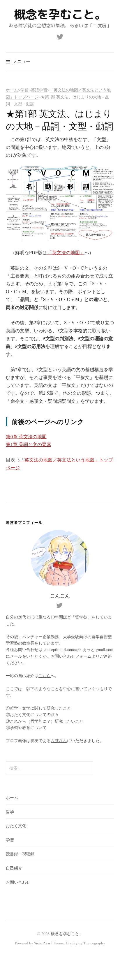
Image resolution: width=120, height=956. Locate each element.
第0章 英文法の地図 (26, 436)
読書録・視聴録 (20, 853)
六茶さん (59, 740)
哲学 (10, 811)
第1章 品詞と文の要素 (28, 444)
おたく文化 (16, 825)
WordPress (42, 943)
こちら (44, 675)
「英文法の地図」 (65, 252)
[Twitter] (60, 36)
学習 (10, 840)
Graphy (71, 943)
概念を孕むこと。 (60, 14)
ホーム (12, 797)
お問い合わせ (18, 882)
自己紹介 (14, 868)
